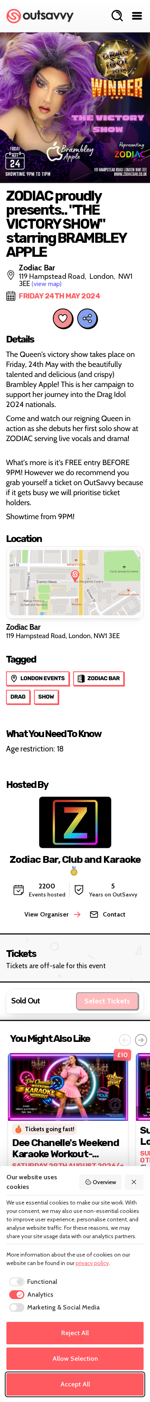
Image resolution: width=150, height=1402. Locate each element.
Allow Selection (75, 1358)
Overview (104, 1182)
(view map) (47, 284)
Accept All (75, 1384)
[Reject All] (134, 1182)
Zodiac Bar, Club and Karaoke (75, 859)
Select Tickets (107, 1001)
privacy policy (92, 1263)
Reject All (75, 1333)
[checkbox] (31, 1282)
